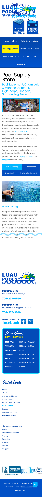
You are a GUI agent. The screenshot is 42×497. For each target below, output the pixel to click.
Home (4, 389)
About (4, 393)
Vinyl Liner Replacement (12, 426)
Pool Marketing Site (29, 487)
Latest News (7, 399)
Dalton (32, 156)
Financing (6, 439)
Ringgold (6, 159)
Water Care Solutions (11, 402)
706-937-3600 (24, 16)
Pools (4, 429)
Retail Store (7, 406)
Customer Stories (9, 396)
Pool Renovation (9, 415)
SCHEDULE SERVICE (33, 30)
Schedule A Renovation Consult (19, 30)
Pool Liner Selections (10, 432)
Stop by (21, 156)
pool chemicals (21, 131)
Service (5, 409)
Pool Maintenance (9, 412)
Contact (5, 442)
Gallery (5, 436)
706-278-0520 (24, 8)
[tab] (12, 167)
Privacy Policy (20, 490)
